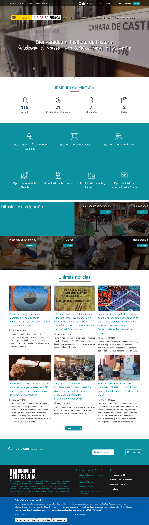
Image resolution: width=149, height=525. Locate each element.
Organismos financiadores (119, 484)
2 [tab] (71, 78)
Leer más (105, 212)
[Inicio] (36, 17)
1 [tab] (67, 78)
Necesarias (21, 515)
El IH (72, 18)
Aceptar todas (43, 520)
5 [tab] (81, 78)
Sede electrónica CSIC (118, 475)
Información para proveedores (120, 480)
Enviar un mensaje (101, 452)
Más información (94, 510)
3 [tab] (74, 78)
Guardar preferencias (25, 520)
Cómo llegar (132, 452)
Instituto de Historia (85, 487)
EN (138, 3)
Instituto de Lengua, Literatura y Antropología (90, 492)
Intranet (128, 3)
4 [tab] (78, 78)
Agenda (108, 3)
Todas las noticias (74, 428)
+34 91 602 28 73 (43, 3)
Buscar (89, 3)
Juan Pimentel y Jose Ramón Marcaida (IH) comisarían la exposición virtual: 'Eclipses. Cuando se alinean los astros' (29, 320)
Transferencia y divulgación (125, 18)
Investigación (84, 18)
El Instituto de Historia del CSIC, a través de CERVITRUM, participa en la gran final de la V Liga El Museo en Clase (118, 389)
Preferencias (82, 515)
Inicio (65, 18)
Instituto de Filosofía (85, 482)
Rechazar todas (59, 520)
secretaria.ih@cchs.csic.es (22, 3)
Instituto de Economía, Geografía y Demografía (91, 476)
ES (135, 3)
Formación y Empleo (102, 18)
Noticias (99, 3)
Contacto (118, 3)
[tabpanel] (74, 38)
